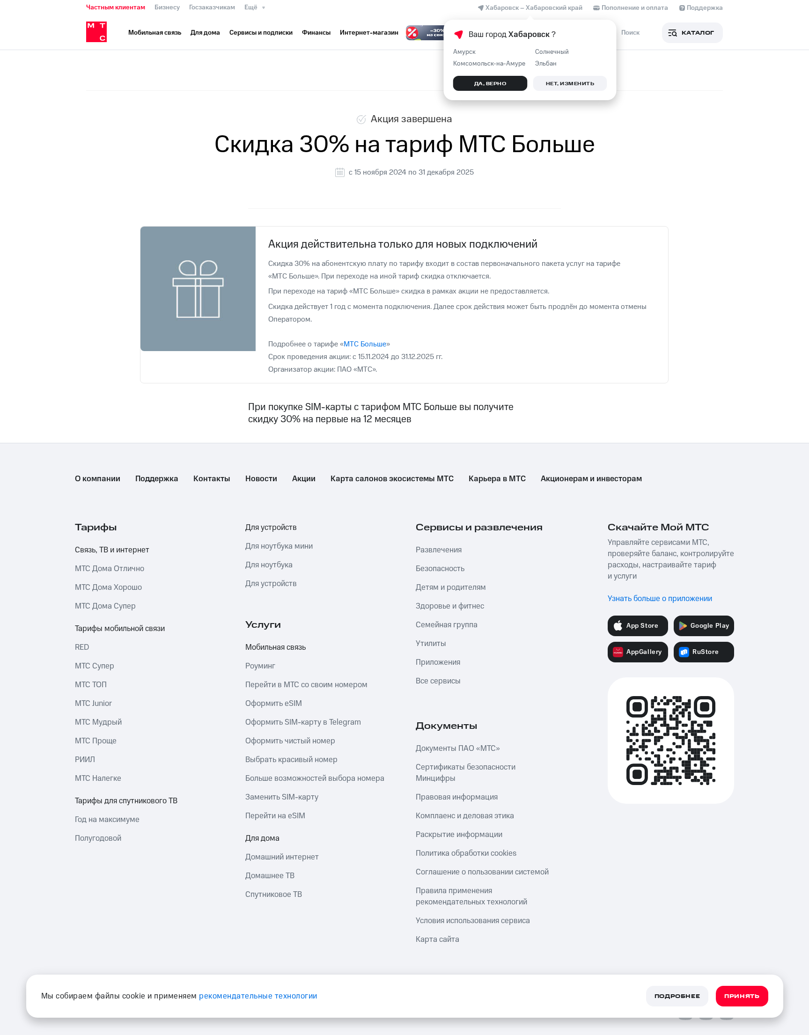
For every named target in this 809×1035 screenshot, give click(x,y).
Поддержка (156, 478)
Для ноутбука (269, 565)
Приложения (438, 662)
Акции (304, 478)
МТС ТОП (91, 684)
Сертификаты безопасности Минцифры (465, 773)
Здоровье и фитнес (450, 606)
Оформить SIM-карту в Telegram (303, 722)
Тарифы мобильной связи (120, 628)
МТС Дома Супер (105, 606)
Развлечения (439, 550)
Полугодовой (98, 838)
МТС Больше (365, 344)
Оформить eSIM (273, 703)
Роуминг (260, 666)
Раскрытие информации (459, 834)
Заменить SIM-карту (281, 797)
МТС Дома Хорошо (108, 587)
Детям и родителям (451, 587)
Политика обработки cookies (466, 853)
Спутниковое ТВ (273, 894)
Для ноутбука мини (279, 546)
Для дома (262, 838)
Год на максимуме (107, 819)
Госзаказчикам (212, 7)
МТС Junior (93, 703)
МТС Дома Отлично (109, 568)
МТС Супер (94, 666)
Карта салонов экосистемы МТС (392, 478)
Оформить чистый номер (290, 741)
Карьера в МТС (497, 478)
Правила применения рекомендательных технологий (471, 896)
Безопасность (440, 568)
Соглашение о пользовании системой (482, 872)
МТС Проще (96, 741)
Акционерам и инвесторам (591, 478)
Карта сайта (437, 939)
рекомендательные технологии (258, 996)
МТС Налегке (98, 778)
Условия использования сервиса (473, 920)
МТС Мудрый (98, 722)
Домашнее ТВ (269, 875)
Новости (261, 478)
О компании (97, 478)
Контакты (211, 478)
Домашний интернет (282, 857)
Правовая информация (457, 797)
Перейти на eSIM (275, 816)
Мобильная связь (275, 647)
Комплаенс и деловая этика (465, 816)
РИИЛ (85, 759)
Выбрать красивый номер (291, 759)
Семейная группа (447, 625)
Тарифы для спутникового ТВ (126, 801)
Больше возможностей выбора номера (314, 778)
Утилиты (431, 643)
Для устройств (271, 527)
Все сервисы (438, 681)
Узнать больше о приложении (660, 598)
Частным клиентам (115, 7)
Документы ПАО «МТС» (458, 748)
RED (82, 647)
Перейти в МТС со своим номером (306, 684)
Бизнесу (167, 7)
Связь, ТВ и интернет (112, 550)
